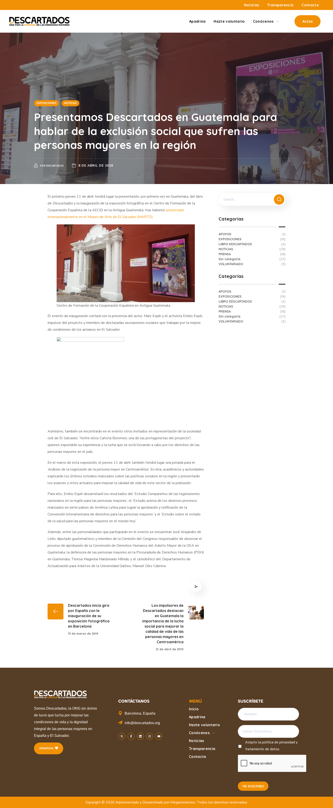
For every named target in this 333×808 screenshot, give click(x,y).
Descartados (55, 165)
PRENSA (252, 254)
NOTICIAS (70, 103)
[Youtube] (158, 736)
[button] (307, 21)
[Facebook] (131, 736)
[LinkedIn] (140, 736)
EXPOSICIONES (46, 103)
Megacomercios (182, 802)
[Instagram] (149, 736)
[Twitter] (121, 736)
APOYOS (252, 234)
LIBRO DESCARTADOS (252, 244)
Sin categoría (252, 259)
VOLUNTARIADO (252, 264)
